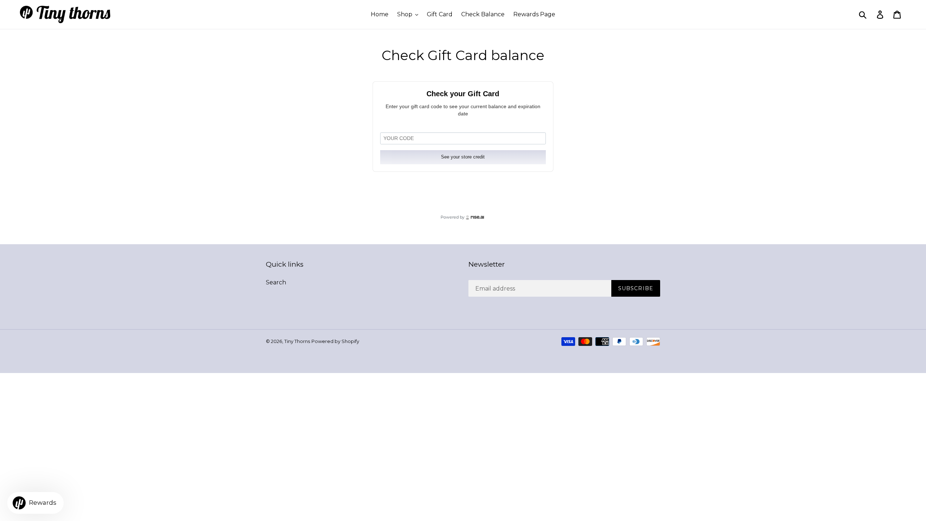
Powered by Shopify (335, 341)
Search (276, 282)
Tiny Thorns (297, 341)
